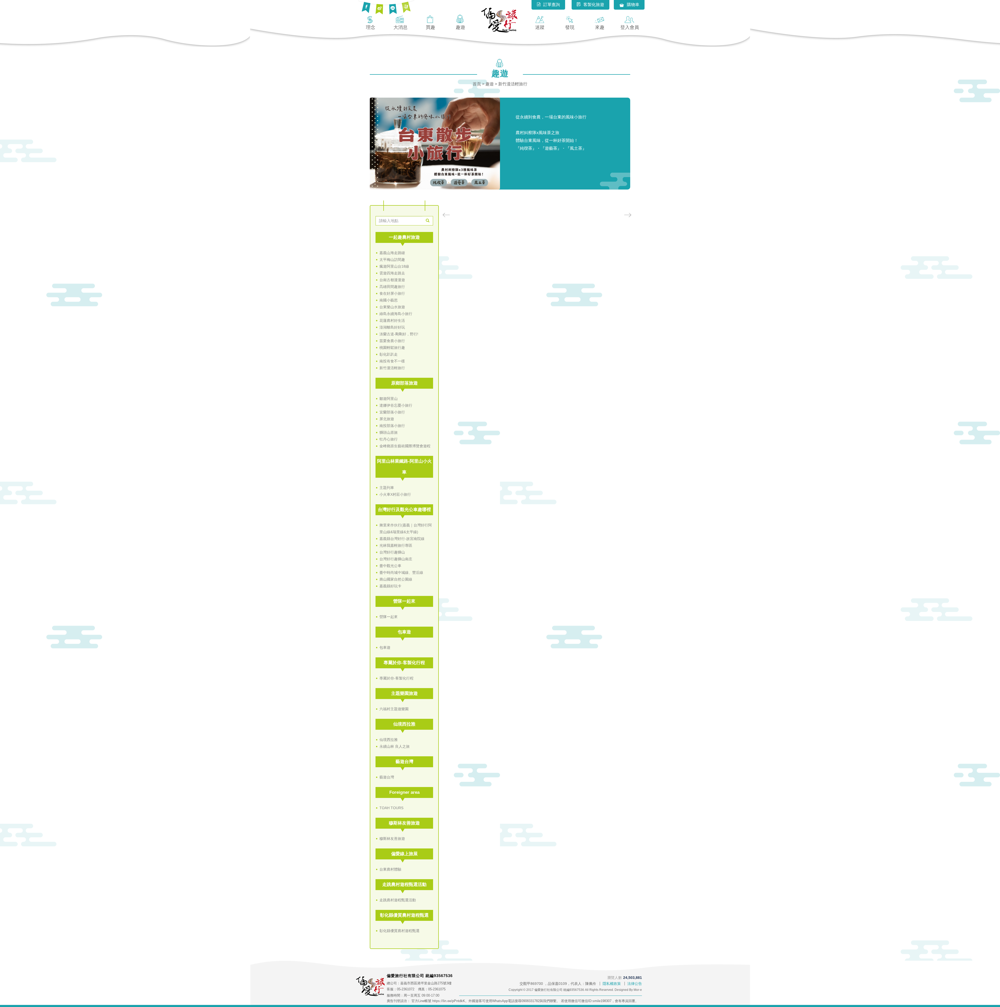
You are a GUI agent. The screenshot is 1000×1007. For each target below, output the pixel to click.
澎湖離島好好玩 (392, 327)
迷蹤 (540, 27)
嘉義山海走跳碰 (392, 253)
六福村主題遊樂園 (394, 709)
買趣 (430, 27)
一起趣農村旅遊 (404, 237)
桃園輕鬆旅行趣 (392, 347)
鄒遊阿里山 (388, 398)
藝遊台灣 (404, 761)
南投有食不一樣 (392, 361)
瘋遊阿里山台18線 (394, 266)
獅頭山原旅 (388, 432)
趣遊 (460, 27)
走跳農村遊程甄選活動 (404, 884)
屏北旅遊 (386, 419)
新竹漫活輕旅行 (392, 368)
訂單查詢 (551, 4)
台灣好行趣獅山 (392, 552)
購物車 (633, 4)
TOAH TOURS (391, 808)
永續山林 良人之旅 (394, 746)
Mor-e (638, 990)
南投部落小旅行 (392, 426)
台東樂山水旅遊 (392, 307)
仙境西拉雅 (404, 724)
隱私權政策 (612, 983)
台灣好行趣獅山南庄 (395, 559)
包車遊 (404, 632)
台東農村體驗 (390, 869)
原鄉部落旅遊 (404, 383)
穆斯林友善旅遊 (404, 823)
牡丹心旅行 (388, 439)
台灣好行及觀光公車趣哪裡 (404, 509)
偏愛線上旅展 (404, 853)
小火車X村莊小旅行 (395, 494)
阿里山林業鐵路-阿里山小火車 (404, 467)
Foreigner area (404, 792)
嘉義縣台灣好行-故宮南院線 (401, 539)
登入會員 (629, 27)
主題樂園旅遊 (404, 693)
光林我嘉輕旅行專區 (395, 545)
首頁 (477, 84)
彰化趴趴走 (388, 354)
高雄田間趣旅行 (392, 287)
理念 (370, 27)
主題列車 (386, 488)
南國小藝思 (388, 300)
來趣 (599, 27)
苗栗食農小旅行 (392, 341)
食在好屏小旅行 (392, 293)
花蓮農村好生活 (392, 320)
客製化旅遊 (593, 4)
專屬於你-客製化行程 (404, 662)
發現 (569, 27)
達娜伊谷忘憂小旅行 (395, 405)
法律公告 (634, 983)
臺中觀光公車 (390, 566)
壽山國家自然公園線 (395, 579)
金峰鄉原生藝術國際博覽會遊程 (404, 446)
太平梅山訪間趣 (392, 259)
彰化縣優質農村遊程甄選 (404, 915)
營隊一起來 (404, 601)
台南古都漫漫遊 (392, 280)
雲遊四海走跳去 (392, 273)
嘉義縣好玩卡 (390, 586)
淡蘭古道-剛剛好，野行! (398, 334)
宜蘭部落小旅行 (392, 412)
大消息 (400, 27)
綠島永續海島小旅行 (395, 314)
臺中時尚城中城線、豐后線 (401, 572)
